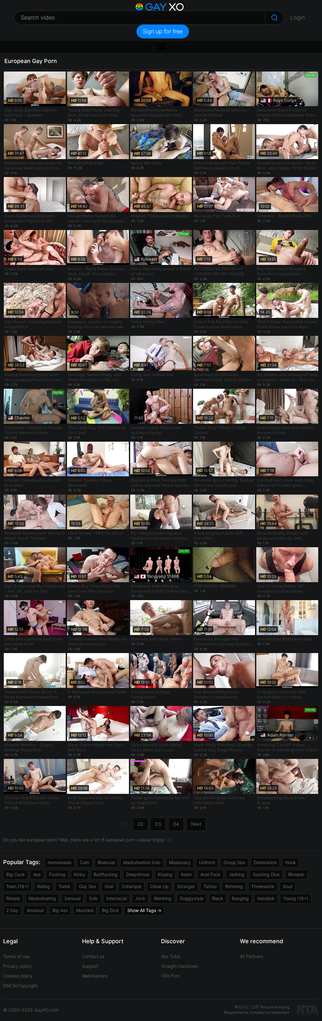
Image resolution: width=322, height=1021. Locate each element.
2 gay (12, 910)
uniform (207, 862)
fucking (57, 874)
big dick (110, 910)
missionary (180, 862)
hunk (290, 862)
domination (265, 862)
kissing (165, 874)
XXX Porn (170, 975)
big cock (15, 874)
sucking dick (266, 874)
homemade (59, 862)
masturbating (42, 898)
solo (93, 898)
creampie (132, 886)
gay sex (87, 886)
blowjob (296, 874)
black (217, 898)
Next (196, 824)
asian (186, 874)
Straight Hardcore (179, 966)
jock (140, 898)
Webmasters (95, 975)
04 (176, 824)
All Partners (251, 956)
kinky (79, 874)
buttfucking (106, 874)
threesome (262, 886)
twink (64, 886)
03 (158, 824)
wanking (162, 898)
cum (84, 862)
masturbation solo (141, 862)
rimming (234, 886)
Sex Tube (170, 956)
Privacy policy (17, 966)
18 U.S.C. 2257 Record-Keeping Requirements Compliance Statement (256, 1010)
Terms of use (16, 956)
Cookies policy (17, 975)
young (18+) (295, 898)
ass (37, 874)
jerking (236, 874)
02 (140, 824)
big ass (60, 910)
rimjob (13, 898)
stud (287, 886)
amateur (35, 910)
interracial (116, 898)
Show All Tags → (144, 910)
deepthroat (137, 874)
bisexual (106, 862)
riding (43, 886)
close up (159, 886)
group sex (234, 862)
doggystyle (191, 898)
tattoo (210, 886)
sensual (72, 898)
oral (109, 886)
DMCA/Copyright (20, 985)
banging (240, 898)
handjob (266, 898)
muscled (84, 910)
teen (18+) (17, 886)
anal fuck (210, 874)
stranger (186, 886)
